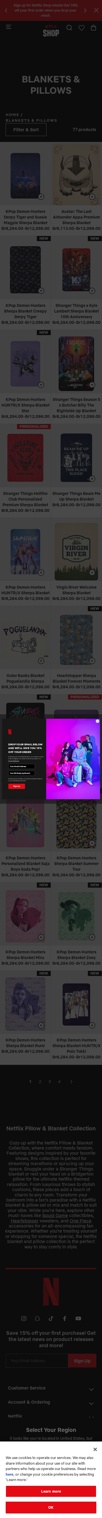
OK (51, 1507)
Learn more (51, 1491)
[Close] (95, 1449)
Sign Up (16, 786)
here (9, 1474)
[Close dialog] (97, 721)
